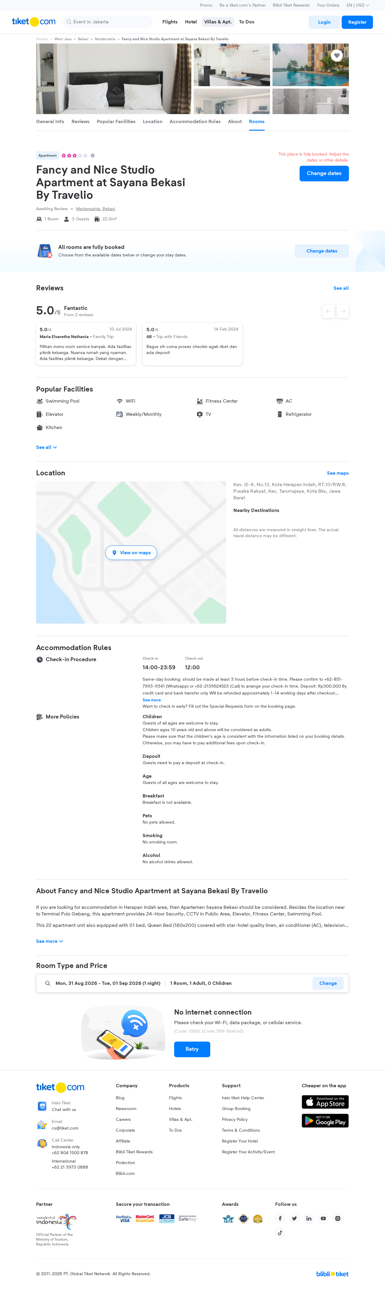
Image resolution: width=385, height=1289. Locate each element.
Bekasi (83, 39)
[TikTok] (280, 1233)
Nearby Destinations (256, 510)
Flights (175, 1098)
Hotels (175, 1109)
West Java (62, 39)
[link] (324, 22)
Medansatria (105, 39)
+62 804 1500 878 (70, 1153)
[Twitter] (294, 1218)
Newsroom (126, 1109)
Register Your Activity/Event (248, 1152)
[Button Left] (328, 311)
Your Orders (328, 5)
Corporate (125, 1130)
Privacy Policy (235, 1119)
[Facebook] (280, 1218)
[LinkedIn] (309, 1218)
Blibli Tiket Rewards (291, 5)
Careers (123, 1119)
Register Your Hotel (240, 1141)
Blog (120, 1098)
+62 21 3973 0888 (70, 1167)
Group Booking (236, 1109)
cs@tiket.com (65, 1128)
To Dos (175, 1130)
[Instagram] (338, 1218)
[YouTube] (323, 1218)
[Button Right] (343, 311)
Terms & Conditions (241, 1130)
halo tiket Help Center (243, 1098)
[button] (131, 552)
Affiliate (123, 1141)
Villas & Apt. (180, 1119)
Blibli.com (125, 1173)
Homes (42, 39)
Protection (125, 1163)
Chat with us (64, 1109)
